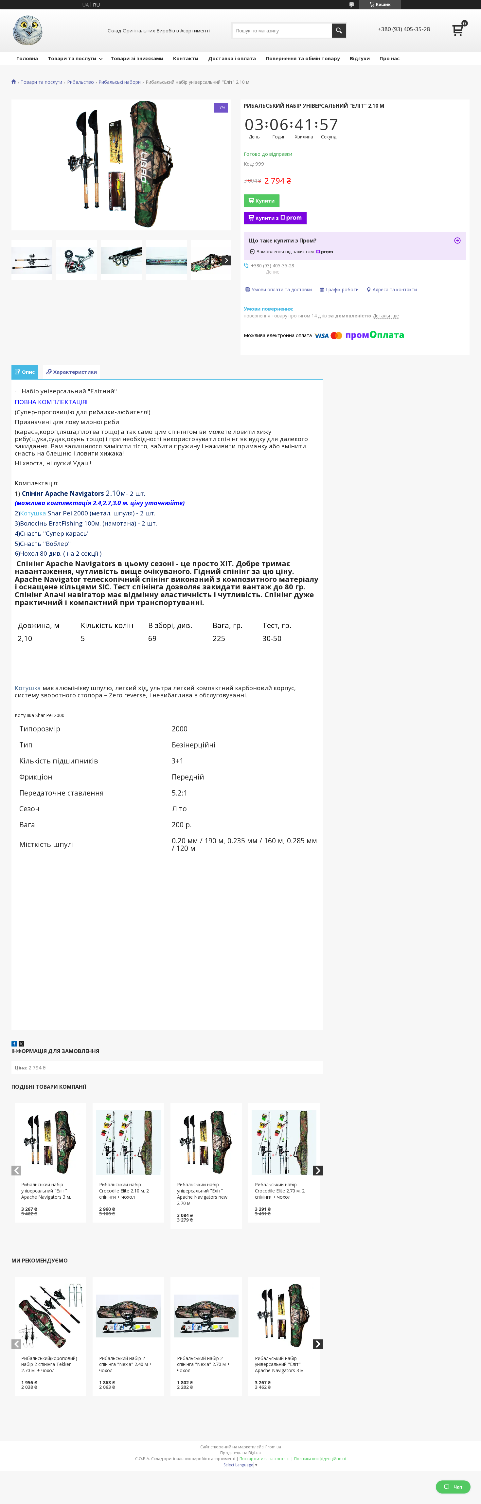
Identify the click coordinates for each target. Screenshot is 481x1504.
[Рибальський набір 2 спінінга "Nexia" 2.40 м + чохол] (128, 1316)
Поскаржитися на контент (265, 1458)
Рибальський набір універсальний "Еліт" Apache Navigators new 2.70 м (202, 1193)
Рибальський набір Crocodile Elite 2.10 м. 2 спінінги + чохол (124, 1190)
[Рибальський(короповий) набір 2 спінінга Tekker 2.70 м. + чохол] (50, 1316)
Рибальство (80, 82)
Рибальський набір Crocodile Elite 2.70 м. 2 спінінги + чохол (280, 1190)
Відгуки (360, 58)
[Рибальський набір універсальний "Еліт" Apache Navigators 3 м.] (50, 1142)
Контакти (185, 58)
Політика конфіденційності (320, 1458)
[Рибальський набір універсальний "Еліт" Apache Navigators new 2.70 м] (206, 1142)
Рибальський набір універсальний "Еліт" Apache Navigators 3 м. (46, 1190)
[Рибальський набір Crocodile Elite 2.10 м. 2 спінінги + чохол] (128, 1142)
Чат (458, 1487)
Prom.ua (273, 1447)
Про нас (390, 58)
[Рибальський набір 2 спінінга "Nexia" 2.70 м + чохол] (206, 1316)
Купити (265, 200)
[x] (21, 1044)
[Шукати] (339, 31)
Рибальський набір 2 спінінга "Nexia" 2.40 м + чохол (125, 1364)
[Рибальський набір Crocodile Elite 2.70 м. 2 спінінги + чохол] (284, 1142)
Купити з (267, 218)
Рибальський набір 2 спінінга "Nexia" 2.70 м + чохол (203, 1364)
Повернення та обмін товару (303, 58)
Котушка (33, 513)
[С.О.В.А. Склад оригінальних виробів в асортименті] (27, 30)
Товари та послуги (72, 58)
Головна (27, 58)
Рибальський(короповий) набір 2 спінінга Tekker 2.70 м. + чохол (49, 1364)
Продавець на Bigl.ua (240, 1453)
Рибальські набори (119, 82)
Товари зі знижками (137, 58)
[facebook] (14, 1044)
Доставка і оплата (232, 58)
